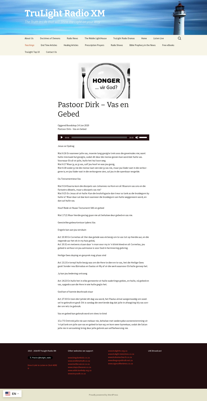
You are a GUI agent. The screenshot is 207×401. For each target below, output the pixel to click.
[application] (103, 137)
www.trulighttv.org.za (117, 350)
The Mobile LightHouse (96, 38)
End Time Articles (49, 45)
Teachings (29, 45)
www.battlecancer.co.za (79, 364)
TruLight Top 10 (32, 52)
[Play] (61, 137)
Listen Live (158, 38)
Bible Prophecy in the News (142, 45)
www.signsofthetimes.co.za (120, 363)
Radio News (72, 38)
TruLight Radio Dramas (124, 38)
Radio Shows (117, 45)
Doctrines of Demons (50, 38)
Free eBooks (168, 45)
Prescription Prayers (94, 45)
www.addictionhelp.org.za (79, 370)
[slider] (143, 137)
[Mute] (136, 137)
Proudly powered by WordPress (103, 394)
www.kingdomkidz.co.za (79, 357)
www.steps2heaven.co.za (79, 367)
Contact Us (51, 52)
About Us (29, 38)
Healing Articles (71, 45)
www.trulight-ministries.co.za (121, 354)
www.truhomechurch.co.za (120, 357)
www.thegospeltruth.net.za (120, 360)
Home (144, 38)
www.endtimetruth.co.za (79, 360)
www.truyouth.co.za (77, 373)
